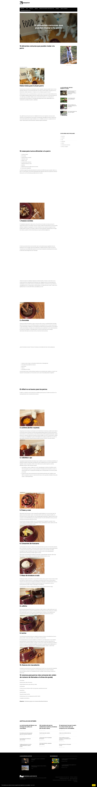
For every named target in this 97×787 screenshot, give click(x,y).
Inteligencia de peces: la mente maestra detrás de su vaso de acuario (25, 745)
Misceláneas (41, 701)
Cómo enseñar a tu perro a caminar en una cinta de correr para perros (65, 738)
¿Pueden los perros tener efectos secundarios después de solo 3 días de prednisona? (72, 92)
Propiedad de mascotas (25, 10)
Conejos (57, 8)
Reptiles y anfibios (64, 146)
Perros (36, 8)
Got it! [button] (94, 785)
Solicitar (63, 136)
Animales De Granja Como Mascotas (60, 780)
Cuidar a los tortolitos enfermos (65, 733)
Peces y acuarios (64, 8)
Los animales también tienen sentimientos (71, 99)
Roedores (46, 701)
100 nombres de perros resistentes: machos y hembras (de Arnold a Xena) (48, 727)
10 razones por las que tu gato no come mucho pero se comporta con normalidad (67, 727)
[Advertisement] (39, 58)
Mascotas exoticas (73, 778)
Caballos (31, 8)
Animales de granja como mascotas (46, 8)
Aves (27, 8)
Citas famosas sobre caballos (44, 733)
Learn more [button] (33, 785)
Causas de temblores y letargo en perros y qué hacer (67, 57)
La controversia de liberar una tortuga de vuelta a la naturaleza (28, 727)
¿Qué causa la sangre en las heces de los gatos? (72, 112)
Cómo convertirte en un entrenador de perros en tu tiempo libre (72, 105)
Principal (22, 8)
